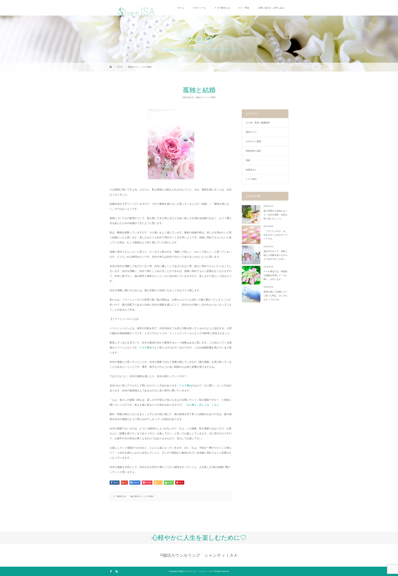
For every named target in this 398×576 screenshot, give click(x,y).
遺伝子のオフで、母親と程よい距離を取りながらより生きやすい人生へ (275, 255)
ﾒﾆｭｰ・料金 (243, 8)
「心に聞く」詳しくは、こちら (201, 404)
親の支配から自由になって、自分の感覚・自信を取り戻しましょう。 (275, 215)
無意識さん (251, 169)
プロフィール (199, 8)
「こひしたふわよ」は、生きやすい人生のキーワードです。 (275, 235)
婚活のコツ (200, 97)
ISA (124, 496)
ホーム (180, 8)
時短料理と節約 (253, 151)
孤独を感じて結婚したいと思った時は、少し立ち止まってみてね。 (275, 296)
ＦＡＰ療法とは (222, 8)
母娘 (248, 160)
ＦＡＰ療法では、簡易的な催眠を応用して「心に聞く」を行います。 (275, 275)
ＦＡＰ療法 (211, 97)
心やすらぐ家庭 (253, 141)
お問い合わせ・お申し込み (271, 8)
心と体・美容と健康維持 (258, 122)
